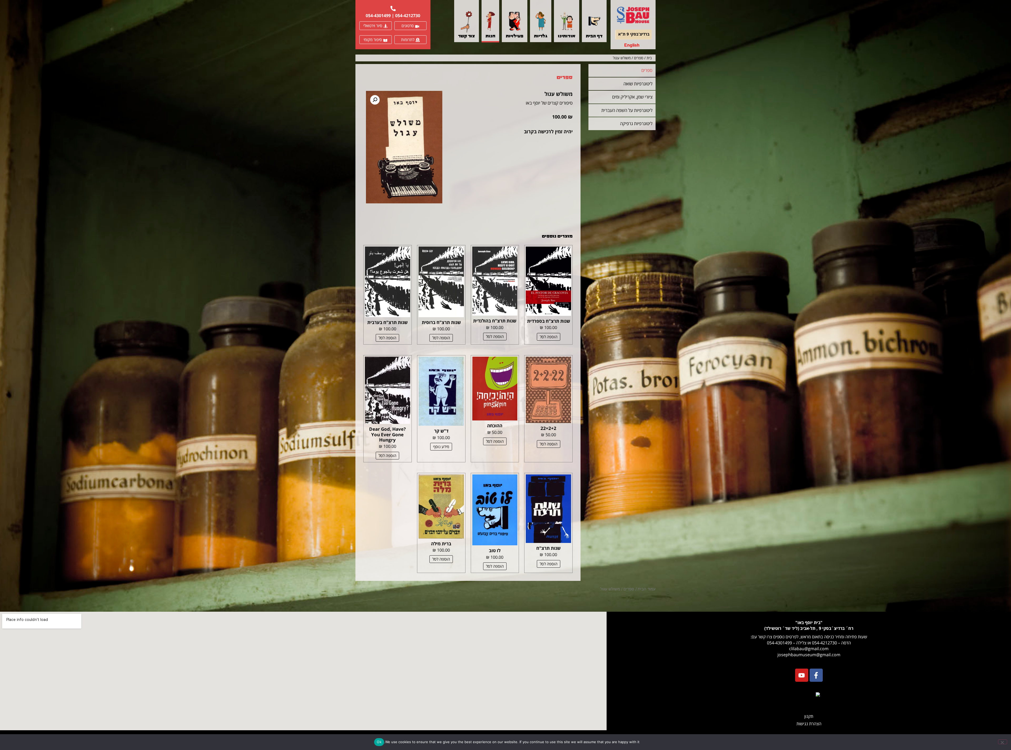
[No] (1002, 741)
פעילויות (514, 36)
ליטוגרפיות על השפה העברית (626, 110)
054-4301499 (378, 15)
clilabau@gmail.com (809, 648)
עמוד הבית (647, 589)
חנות (490, 36)
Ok (379, 742)
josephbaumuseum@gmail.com (808, 655)
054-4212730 (407, 15)
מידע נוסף (441, 446)
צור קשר (466, 36)
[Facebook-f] (816, 675)
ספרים (638, 57)
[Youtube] (801, 675)
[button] (375, 100)
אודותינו (566, 36)
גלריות (540, 36)
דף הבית (594, 36)
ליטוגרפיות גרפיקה (636, 123)
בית (649, 57)
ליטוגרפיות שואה (637, 84)
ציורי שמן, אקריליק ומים (632, 97)
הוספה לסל (548, 336)
